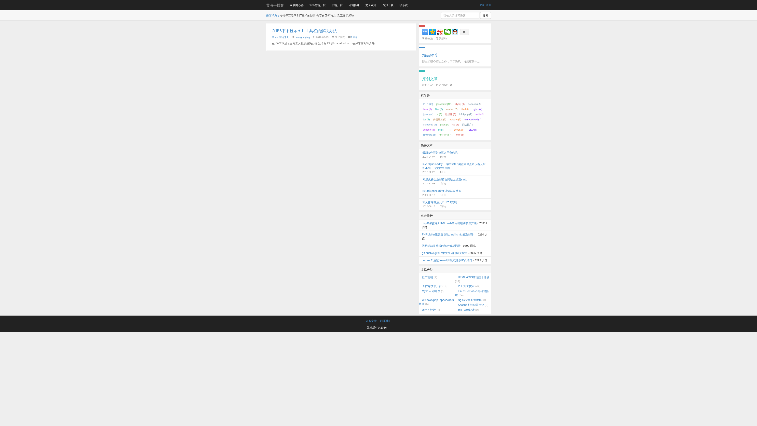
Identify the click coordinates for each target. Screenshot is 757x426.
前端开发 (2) (439, 119)
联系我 (403, 5)
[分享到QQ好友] (455, 32)
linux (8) (427, 109)
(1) (448, 129)
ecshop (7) (452, 109)
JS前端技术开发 (432, 286)
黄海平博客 (275, 4)
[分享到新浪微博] (440, 32)
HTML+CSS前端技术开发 (473, 277)
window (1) (429, 129)
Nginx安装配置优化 (470, 300)
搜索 (485, 15)
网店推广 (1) (468, 124)
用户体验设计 (466, 310)
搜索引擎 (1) (429, 134)
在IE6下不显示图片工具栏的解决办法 (304, 30)
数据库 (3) (450, 114)
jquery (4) (428, 114)
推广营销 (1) (445, 134)
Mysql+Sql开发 (431, 291)
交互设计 (371, 5)
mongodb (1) (430, 124)
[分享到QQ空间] (432, 32)
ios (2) (426, 119)
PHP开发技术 (466, 286)
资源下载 (387, 5)
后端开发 (337, 5)
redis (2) (479, 114)
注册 (488, 5)
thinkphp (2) (465, 114)
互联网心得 (297, 5)
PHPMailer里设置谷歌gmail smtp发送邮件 (448, 234)
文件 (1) (460, 134)
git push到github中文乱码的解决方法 (444, 253)
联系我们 (385, 321)
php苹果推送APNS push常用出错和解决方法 (449, 223)
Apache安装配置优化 (471, 305)
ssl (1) (455, 124)
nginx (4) (477, 109)
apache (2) (455, 119)
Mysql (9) (460, 104)
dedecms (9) (474, 104)
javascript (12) (443, 104)
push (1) (444, 124)
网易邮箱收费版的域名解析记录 (441, 246)
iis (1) (441, 129)
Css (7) (439, 109)
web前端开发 (318, 5)
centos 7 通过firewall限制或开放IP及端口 (447, 260)
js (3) (439, 114)
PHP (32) (428, 104)
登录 (482, 5)
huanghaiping (302, 37)
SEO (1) (473, 129)
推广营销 (427, 277)
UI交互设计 (429, 310)
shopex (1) (459, 129)
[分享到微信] (447, 32)
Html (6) (465, 109)
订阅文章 (371, 321)
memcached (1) (472, 119)
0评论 (354, 37)
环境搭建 (354, 5)
